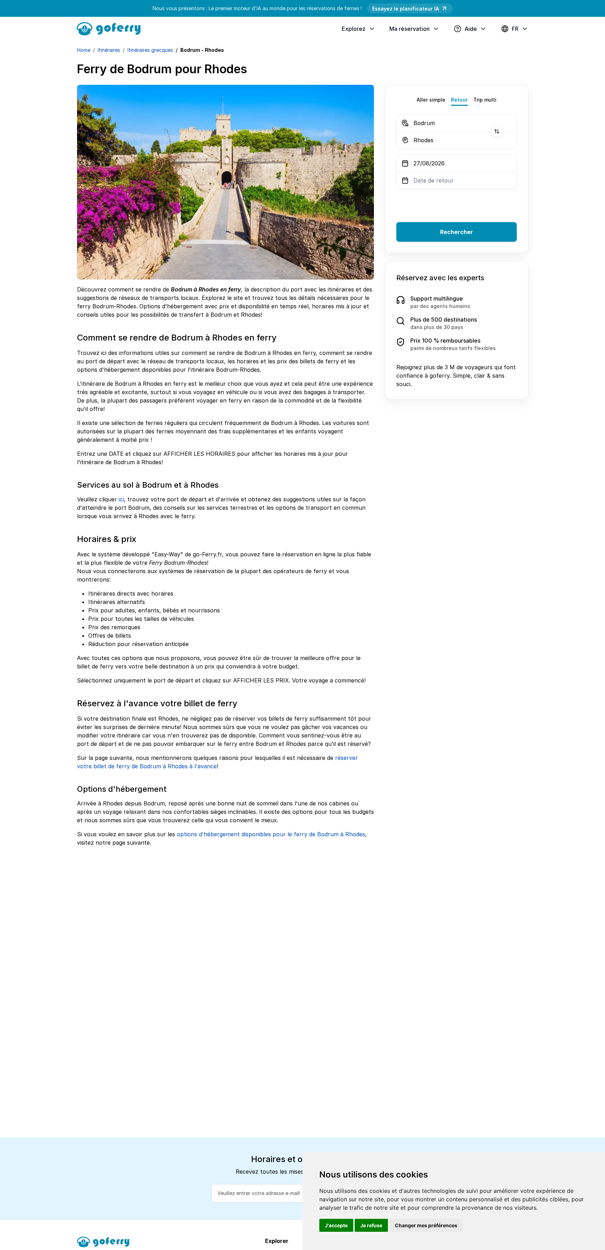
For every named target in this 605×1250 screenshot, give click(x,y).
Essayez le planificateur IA (405, 9)
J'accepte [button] (336, 1225)
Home (83, 50)
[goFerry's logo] (111, 28)
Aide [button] (471, 28)
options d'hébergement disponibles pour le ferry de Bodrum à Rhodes (271, 834)
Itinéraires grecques (150, 50)
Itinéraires (109, 50)
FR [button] (515, 28)
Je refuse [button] (371, 1225)
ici (121, 499)
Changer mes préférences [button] (426, 1225)
